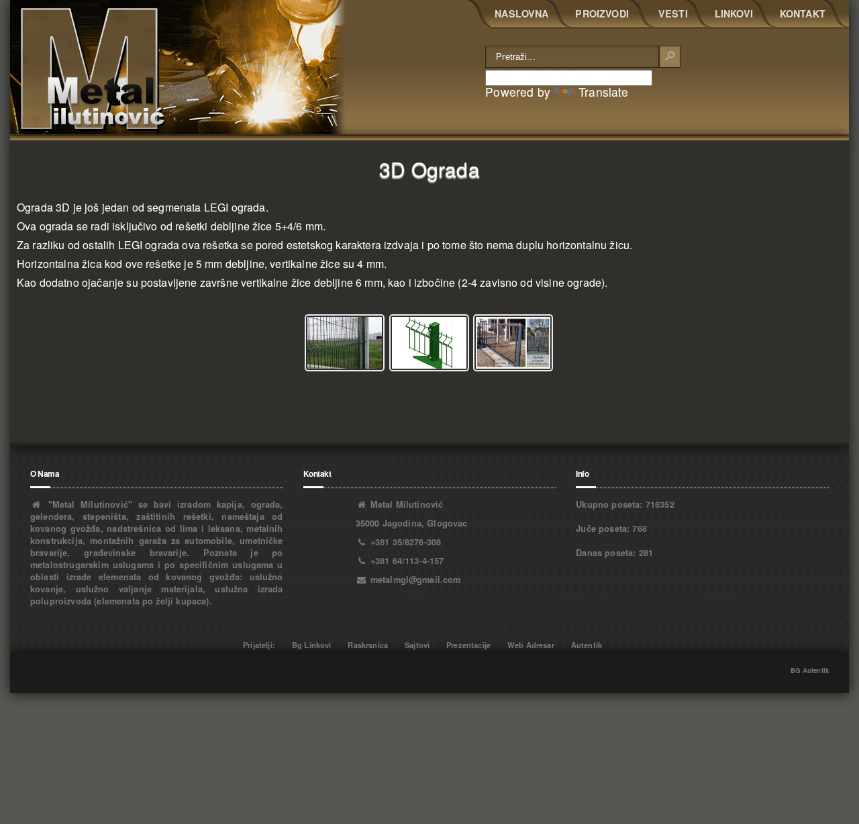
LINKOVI (734, 13)
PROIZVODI (601, 13)
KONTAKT (802, 13)
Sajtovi (417, 644)
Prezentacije (468, 644)
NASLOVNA (521, 13)
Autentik (586, 644)
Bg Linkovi (312, 644)
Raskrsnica (368, 644)
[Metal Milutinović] (178, 67)
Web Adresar (530, 644)
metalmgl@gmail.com (415, 580)
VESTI (673, 13)
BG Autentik (810, 670)
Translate (603, 91)
